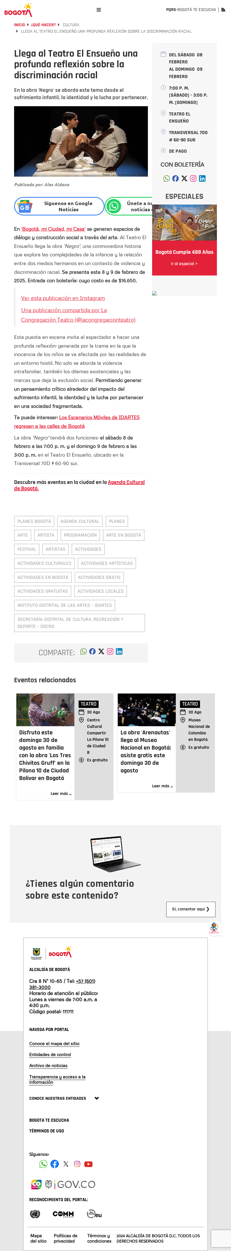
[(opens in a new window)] (110, 653)
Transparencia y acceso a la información (57, 1079)
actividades (88, 549)
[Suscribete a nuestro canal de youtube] (88, 1164)
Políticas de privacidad (65, 1238)
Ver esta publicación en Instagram (63, 297)
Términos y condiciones (99, 1238)
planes (117, 521)
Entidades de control (50, 1054)
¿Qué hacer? (43, 25)
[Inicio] (18, 10)
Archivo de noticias (48, 1065)
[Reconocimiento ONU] (35, 1213)
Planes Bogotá (34, 521)
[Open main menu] (99, 10)
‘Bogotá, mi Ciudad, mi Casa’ (53, 229)
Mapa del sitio (38, 1238)
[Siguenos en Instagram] (77, 1164)
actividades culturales (44, 563)
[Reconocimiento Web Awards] (94, 1213)
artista (45, 535)
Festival (26, 549)
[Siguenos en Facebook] (43, 1164)
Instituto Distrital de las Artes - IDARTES (64, 605)
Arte (22, 535)
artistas (55, 549)
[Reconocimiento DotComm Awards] (63, 1213)
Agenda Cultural (80, 521)
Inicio (19, 25)
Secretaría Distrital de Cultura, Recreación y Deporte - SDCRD (70, 623)
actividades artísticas (107, 563)
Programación (80, 535)
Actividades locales (100, 591)
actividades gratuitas (42, 591)
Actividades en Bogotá (42, 577)
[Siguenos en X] (66, 1164)
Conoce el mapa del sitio (54, 1043)
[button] (83, 653)
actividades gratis (99, 577)
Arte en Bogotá (123, 535)
